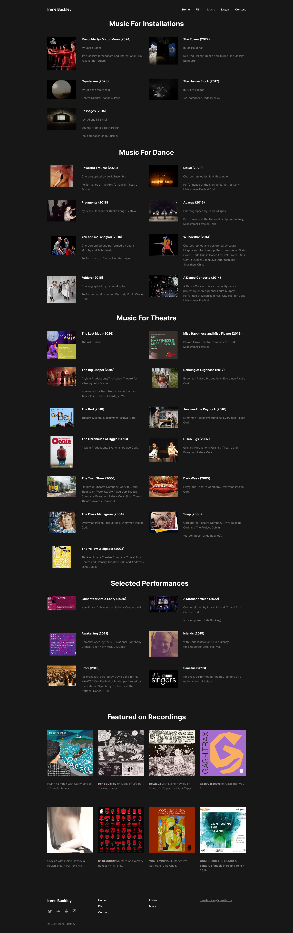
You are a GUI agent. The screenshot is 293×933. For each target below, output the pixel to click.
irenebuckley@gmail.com (216, 900)
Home (102, 900)
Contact (103, 912)
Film (100, 906)
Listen (153, 900)
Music (153, 906)
